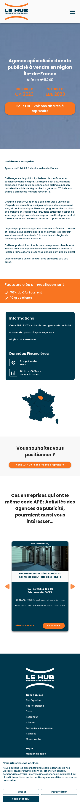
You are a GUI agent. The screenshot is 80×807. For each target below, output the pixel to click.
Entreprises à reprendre (39, 728)
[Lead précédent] (7, 587)
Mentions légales (36, 753)
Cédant (30, 722)
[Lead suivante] (73, 587)
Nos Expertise (33, 700)
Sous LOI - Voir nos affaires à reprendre (40, 108)
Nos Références (35, 705)
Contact (31, 733)
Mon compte (33, 739)
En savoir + (53, 625)
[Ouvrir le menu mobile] (72, 12)
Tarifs (29, 711)
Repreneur (32, 716)
